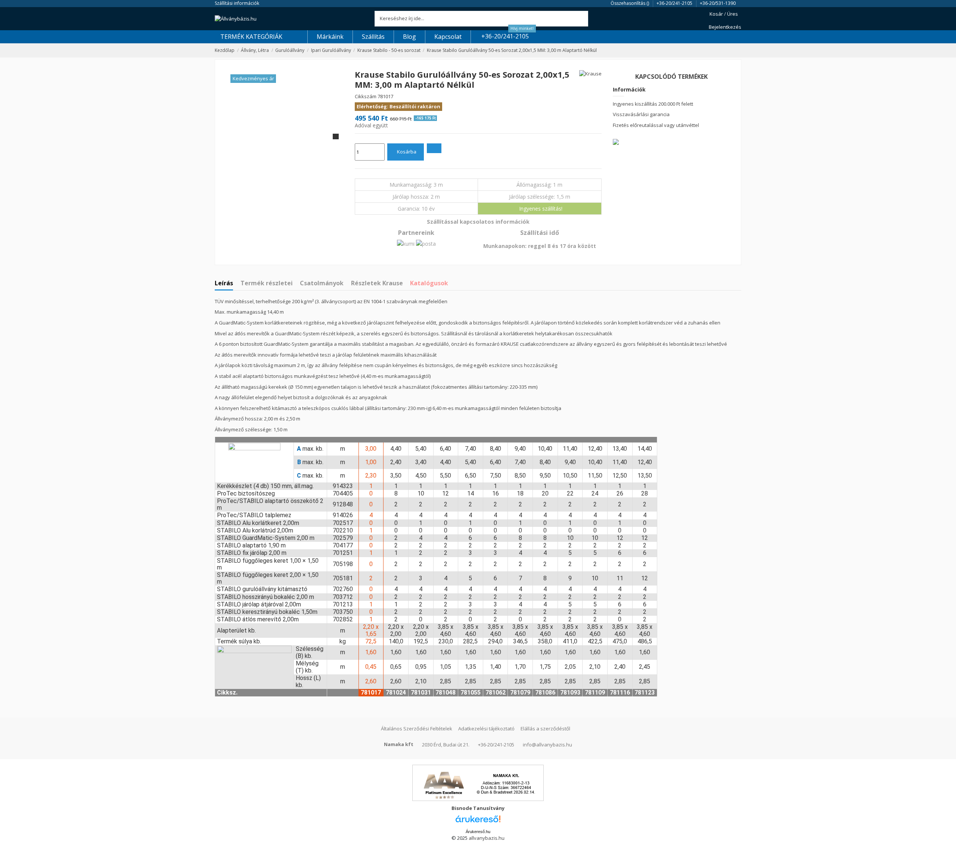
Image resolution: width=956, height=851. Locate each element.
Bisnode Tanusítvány (478, 808)
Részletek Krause (377, 283)
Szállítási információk (237, 3)
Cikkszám (365, 96)
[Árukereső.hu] (478, 821)
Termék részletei (266, 283)
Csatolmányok (322, 283)
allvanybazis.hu (487, 838)
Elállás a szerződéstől (545, 728)
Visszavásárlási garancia (641, 114)
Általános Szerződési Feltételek (416, 728)
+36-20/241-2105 (675, 3)
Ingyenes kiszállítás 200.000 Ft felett (653, 103)
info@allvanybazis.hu (547, 744)
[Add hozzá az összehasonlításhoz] (434, 148)
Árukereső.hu (478, 831)
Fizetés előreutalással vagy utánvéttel (656, 125)
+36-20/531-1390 (718, 3)
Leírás (224, 283)
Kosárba (406, 151)
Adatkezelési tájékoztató (486, 728)
